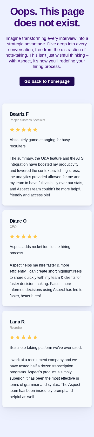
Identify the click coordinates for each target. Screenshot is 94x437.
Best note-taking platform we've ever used (45, 348)
